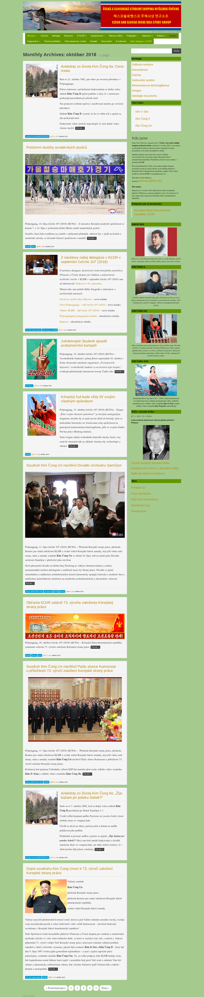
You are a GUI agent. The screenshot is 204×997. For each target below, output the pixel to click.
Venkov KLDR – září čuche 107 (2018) (79, 310)
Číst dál (80, 128)
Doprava (64, 321)
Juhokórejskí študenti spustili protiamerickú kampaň (84, 343)
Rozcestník (106, 41)
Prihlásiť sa (138, 487)
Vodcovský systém (143, 80)
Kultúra (160, 36)
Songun (136, 90)
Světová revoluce (142, 64)
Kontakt (93, 41)
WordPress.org (140, 505)
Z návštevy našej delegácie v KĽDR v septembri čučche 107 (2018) (91, 259)
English (173, 36)
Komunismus (140, 69)
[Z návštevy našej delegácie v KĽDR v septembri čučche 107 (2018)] (41, 265)
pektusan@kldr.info (150, 180)
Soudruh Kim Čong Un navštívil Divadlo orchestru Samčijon (74, 465)
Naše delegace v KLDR (141, 41)
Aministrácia (138, 511)
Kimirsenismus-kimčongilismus (150, 85)
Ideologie (56, 36)
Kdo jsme (68, 36)
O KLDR (81, 36)
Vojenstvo (146, 36)
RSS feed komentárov (144, 499)
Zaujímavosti (97, 36)
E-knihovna (121, 41)
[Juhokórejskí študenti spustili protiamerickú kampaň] (41, 359)
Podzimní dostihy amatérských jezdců (56, 147)
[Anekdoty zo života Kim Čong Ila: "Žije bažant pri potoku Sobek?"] (41, 807)
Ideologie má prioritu (144, 95)
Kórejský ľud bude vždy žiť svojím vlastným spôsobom (88, 399)
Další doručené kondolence (148, 473)
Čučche (44, 36)
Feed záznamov (141, 493)
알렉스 (52, 136)
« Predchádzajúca (56, 988)
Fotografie (131, 36)
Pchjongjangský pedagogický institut (78, 315)
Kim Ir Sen (141, 111)
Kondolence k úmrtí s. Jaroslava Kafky (155, 468)
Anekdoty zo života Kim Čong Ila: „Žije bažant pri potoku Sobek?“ (91, 795)
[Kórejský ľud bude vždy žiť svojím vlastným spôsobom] (41, 414)
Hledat (176, 51)
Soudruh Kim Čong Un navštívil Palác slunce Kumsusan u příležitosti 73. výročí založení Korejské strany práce (71, 668)
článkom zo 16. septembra (88, 283)
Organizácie (33, 41)
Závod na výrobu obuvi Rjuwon (76, 299)
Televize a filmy (116, 36)
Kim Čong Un (143, 125)
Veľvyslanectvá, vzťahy (75, 41)
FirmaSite (31, 996)
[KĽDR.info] (102, 15)
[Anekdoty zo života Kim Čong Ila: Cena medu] (41, 81)
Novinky (31, 36)
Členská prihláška (52, 41)
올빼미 (39, 246)
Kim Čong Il (142, 118)
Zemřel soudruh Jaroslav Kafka (150, 462)
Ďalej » (105, 988)
